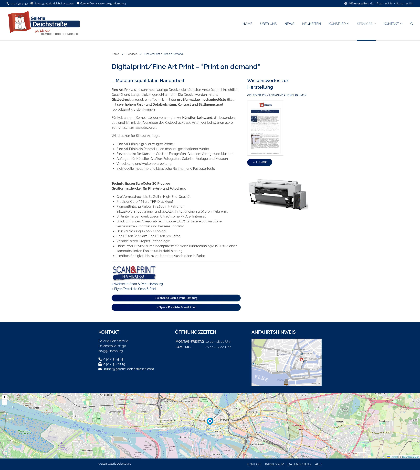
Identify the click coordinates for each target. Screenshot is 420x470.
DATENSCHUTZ (300, 464)
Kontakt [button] (391, 24)
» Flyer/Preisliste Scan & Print (134, 289)
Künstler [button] (337, 24)
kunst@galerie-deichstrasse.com (54, 3)
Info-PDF (261, 162)
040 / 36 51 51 (19, 3)
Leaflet (394, 457)
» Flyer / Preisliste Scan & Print (176, 307)
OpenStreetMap (410, 457)
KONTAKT (254, 464)
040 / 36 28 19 (114, 364)
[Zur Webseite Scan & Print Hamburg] (134, 273)
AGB (318, 464)
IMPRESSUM (274, 464)
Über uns (268, 24)
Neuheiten (311, 24)
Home (247, 24)
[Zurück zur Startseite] (43, 23)
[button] (411, 23)
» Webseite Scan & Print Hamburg (137, 284)
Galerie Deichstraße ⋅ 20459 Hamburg (102, 3)
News (289, 24)
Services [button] (364, 24)
